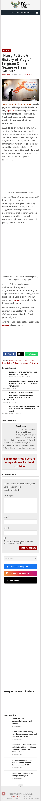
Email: (7, 528)
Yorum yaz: (9, 495)
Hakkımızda (7, 799)
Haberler (6, 50)
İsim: (6, 517)
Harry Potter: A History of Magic (15, 363)
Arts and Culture (16, 360)
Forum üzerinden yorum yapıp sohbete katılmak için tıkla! (19, 462)
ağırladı (10, 110)
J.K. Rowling (33, 363)
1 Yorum (4, 388)
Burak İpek (6, 75)
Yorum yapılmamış (15, 377)
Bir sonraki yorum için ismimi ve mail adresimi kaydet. (18, 542)
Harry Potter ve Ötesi (20, 12)
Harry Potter (29, 360)
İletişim (18, 799)
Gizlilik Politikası (31, 799)
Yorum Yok (27, 75)
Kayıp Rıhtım (17, 796)
